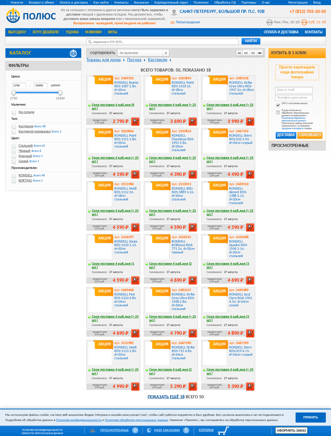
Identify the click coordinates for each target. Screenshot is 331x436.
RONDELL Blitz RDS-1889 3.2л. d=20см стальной (183, 194)
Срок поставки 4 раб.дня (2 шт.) (170, 265)
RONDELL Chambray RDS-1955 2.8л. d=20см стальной (183, 143)
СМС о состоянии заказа (294, 103)
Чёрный (25, 151)
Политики (201, 3)
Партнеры (248, 3)
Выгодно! (17, 32)
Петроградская (188, 22)
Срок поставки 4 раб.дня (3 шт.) (228, 265)
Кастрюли (157, 60)
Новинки (93, 32)
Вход (317, 3)
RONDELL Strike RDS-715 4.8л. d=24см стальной (183, 353)
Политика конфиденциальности (42, 430)
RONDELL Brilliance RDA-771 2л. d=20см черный (183, 247)
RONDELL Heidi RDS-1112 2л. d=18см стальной (125, 194)
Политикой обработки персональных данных (294, 119)
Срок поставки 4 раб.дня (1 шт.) (113, 265)
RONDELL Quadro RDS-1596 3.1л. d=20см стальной (238, 249)
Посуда (134, 60)
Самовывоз (310, 135)
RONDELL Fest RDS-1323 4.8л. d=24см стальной (125, 300)
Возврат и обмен (41, 3)
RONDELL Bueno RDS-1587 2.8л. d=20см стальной (126, 88)
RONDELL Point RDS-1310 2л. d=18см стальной (183, 88)
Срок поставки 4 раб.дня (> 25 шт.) (172, 107)
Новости (17, 3)
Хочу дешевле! (46, 32)
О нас (266, 3)
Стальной (26, 146)
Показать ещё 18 (166, 397)
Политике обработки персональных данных (136, 420)
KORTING (25, 181)
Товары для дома (103, 60)
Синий (23, 161)
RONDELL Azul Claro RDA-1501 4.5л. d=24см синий (240, 300)
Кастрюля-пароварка (35, 132)
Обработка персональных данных (42, 433)
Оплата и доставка (73, 3)
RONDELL (26, 175)
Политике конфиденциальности (79, 420)
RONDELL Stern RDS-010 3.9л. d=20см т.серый (241, 139)
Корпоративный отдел (171, 3)
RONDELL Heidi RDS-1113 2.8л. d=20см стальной (125, 353)
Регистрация (298, 3)
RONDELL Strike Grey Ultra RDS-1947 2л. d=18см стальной (241, 88)
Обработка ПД (225, 3)
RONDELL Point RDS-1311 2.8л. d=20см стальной (125, 141)
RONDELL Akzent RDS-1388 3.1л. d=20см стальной (238, 196)
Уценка (72, 32)
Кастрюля (26, 126)
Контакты (121, 3)
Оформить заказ (291, 431)
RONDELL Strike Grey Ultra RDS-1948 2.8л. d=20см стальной (183, 302)
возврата (299, 128)
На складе (26, 112)
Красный (25, 156)
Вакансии (141, 3)
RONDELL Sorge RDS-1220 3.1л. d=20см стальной (125, 247)
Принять (310, 417)
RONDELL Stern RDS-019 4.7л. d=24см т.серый (241, 351)
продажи (286, 128)
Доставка (286, 135)
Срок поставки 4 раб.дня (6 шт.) (113, 107)
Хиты (112, 32)
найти (251, 41)
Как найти (101, 3)
